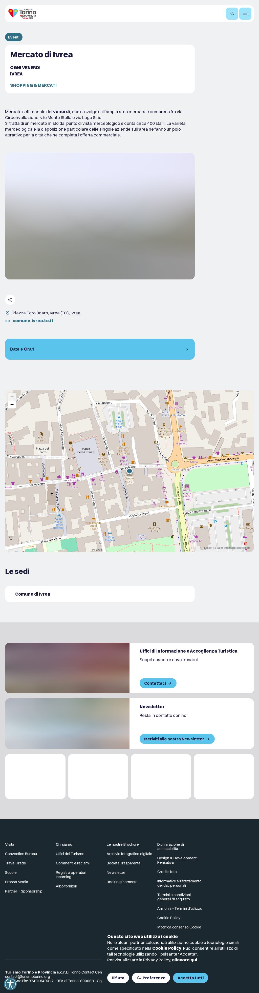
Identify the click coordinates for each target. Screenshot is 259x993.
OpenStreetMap (226, 548)
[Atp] (35, 776)
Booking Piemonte (122, 881)
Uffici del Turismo (70, 853)
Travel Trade (15, 863)
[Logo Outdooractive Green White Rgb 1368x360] (224, 776)
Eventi (13, 37)
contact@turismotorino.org (27, 976)
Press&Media (16, 881)
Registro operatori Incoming (71, 874)
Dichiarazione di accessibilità (170, 846)
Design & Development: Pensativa (177, 860)
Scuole (11, 872)
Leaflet (208, 548)
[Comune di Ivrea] (100, 594)
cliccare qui (184, 959)
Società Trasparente (124, 863)
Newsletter (116, 872)
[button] (129, 471)
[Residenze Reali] (161, 776)
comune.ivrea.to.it (33, 320)
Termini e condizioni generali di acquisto (174, 896)
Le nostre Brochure (123, 844)
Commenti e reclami (73, 863)
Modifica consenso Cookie (179, 927)
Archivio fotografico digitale (129, 853)
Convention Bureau (21, 853)
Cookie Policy (166, 948)
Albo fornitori (66, 886)
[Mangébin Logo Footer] (98, 776)
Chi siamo (64, 844)
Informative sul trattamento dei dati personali (179, 883)
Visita (9, 844)
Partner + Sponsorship (23, 891)
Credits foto (167, 871)
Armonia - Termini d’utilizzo (179, 908)
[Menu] (245, 14)
